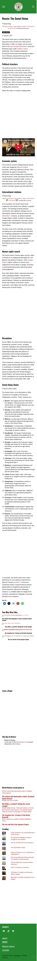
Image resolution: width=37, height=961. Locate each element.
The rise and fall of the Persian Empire (22, 842)
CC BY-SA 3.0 (11, 28)
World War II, (6, 216)
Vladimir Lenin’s (22, 49)
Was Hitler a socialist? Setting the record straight (18, 627)
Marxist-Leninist (22, 167)
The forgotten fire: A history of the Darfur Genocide (18, 633)
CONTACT (4, 942)
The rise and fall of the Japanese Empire (18, 639)
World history (6, 32)
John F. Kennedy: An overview (20, 867)
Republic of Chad (24, 742)
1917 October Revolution (18, 46)
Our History (17, 955)
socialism (16, 582)
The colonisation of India (18, 847)
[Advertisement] (18, 116)
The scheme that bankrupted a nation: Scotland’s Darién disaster (17, 619)
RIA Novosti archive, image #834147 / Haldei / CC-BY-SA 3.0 (18, 26)
